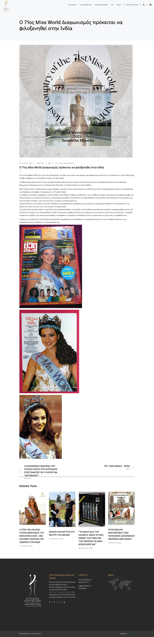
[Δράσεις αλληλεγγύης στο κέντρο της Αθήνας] (62, 509)
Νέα (49, 163)
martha (40, 163)
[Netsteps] (131, 634)
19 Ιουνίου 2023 (26, 163)
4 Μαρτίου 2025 (115, 543)
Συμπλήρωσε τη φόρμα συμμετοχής (60, 592)
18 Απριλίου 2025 (56, 539)
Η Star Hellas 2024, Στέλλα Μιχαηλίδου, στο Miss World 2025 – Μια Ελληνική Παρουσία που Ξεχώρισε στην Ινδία (31, 535)
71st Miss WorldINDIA (64, 163)
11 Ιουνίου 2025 (26, 546)
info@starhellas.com (85, 586)
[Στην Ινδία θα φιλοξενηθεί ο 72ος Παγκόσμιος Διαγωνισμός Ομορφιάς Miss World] (121, 508)
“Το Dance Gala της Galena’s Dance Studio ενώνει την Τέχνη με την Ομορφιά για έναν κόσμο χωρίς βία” (91, 538)
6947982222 (83, 588)
